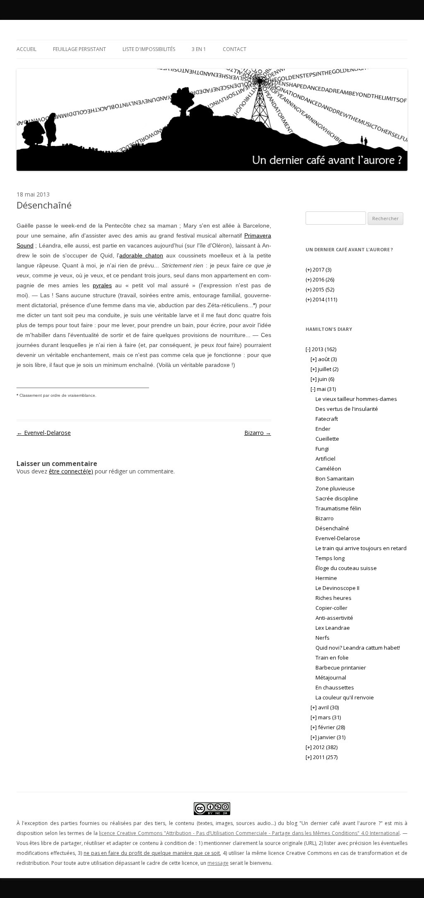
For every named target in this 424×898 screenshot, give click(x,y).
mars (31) (326, 717)
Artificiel (325, 458)
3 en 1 (199, 49)
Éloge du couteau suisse (346, 568)
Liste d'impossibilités (149, 49)
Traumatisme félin (338, 508)
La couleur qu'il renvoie (345, 697)
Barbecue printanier (341, 667)
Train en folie (332, 657)
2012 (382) (321, 747)
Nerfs (323, 637)
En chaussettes (335, 687)
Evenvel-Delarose (44, 433)
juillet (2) (324, 369)
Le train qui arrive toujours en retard (361, 548)
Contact (234, 49)
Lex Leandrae (333, 627)
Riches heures (334, 598)
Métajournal (331, 677)
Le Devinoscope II (337, 588)
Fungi (322, 448)
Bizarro (257, 433)
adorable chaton (141, 255)
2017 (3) (318, 269)
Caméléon (328, 468)
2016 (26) (320, 279)
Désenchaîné (332, 528)
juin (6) (322, 379)
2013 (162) (321, 349)
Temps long (330, 558)
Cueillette (327, 438)
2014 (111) (321, 299)
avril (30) (325, 707)
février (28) (328, 727)
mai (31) (323, 389)
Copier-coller (331, 608)
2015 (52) (320, 289)
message (218, 862)
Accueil (26, 49)
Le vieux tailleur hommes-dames (356, 399)
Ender (323, 428)
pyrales (102, 285)
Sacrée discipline (337, 498)
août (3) (324, 359)
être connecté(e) (71, 471)
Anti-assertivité (334, 617)
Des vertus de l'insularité (347, 409)
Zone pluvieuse (335, 488)
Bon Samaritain (335, 478)
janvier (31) (328, 737)
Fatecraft (327, 418)
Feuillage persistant (79, 49)
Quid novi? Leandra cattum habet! (358, 647)
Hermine (326, 578)
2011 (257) (321, 757)
